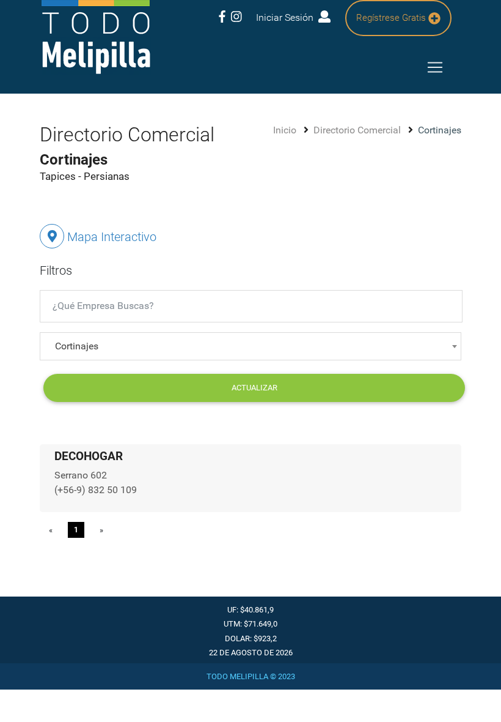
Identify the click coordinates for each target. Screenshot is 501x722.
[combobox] (250, 346)
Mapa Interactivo (110, 236)
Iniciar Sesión (287, 17)
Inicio (286, 130)
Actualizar (254, 387)
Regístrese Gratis (392, 17)
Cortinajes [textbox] (76, 346)
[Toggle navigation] (435, 67)
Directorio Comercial (358, 130)
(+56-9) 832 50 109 (95, 490)
